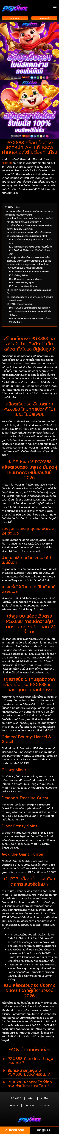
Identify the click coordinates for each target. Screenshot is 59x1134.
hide (18, 207)
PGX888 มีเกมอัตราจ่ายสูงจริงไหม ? (30, 1061)
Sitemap (45, 1105)
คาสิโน (44, 1098)
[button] (54, 6)
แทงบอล (13, 1105)
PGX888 (7, 163)
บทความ (29, 1105)
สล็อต (31, 1098)
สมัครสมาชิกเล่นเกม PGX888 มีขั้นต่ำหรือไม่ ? (28, 1072)
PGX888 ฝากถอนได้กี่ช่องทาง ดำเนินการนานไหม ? (29, 1084)
